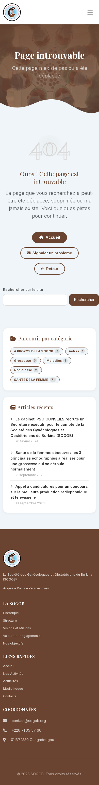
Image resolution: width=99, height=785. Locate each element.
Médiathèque (13, 688)
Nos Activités (13, 674)
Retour (52, 268)
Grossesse (25, 361)
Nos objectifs (13, 643)
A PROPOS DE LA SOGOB (36, 351)
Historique (11, 613)
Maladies (56, 361)
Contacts (9, 696)
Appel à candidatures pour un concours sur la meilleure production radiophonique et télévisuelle (49, 491)
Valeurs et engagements (22, 636)
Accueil (52, 237)
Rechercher (84, 299)
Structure (10, 620)
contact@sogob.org (29, 720)
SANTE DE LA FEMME (34, 380)
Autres (76, 351)
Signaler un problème (52, 253)
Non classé (25, 370)
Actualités (10, 681)
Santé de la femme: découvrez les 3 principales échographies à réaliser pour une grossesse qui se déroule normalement (47, 460)
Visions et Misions (17, 628)
